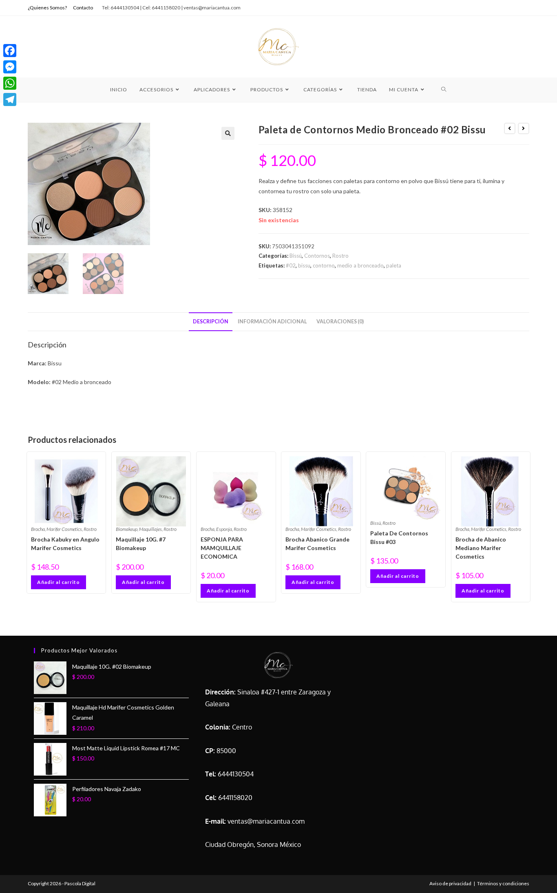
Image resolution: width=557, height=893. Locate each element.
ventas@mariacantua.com (266, 821)
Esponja (224, 529)
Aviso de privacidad (450, 883)
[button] (227, 133)
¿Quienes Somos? (47, 7)
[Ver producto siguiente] (523, 128)
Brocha (38, 529)
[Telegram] (10, 99)
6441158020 (235, 798)
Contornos (317, 255)
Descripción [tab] (210, 321)
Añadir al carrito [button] (58, 582)
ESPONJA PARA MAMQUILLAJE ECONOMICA (222, 548)
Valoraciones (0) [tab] (340, 321)
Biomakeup (126, 529)
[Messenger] (10, 67)
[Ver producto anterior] (509, 128)
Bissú (296, 255)
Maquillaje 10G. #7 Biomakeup (141, 543)
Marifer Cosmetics (64, 529)
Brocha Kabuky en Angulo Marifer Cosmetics (65, 543)
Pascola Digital (79, 883)
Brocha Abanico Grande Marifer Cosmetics (317, 543)
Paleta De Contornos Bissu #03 (399, 537)
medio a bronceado (360, 265)
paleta (393, 265)
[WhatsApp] (10, 83)
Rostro (340, 255)
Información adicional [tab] (272, 321)
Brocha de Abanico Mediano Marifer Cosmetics (480, 548)
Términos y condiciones (503, 883)
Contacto (83, 7)
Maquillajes (150, 529)
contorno (324, 265)
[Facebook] (10, 50)
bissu (304, 265)
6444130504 (236, 774)
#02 (291, 265)
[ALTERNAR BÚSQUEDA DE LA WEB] (444, 89)
